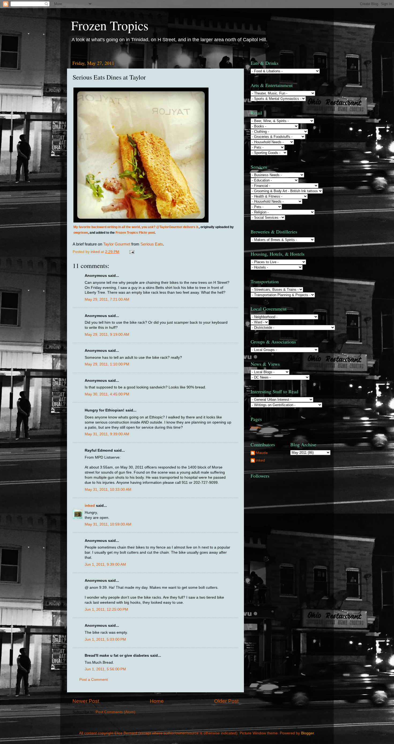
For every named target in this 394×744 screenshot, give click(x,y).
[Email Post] (131, 252)
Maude (262, 453)
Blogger (307, 733)
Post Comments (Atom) (115, 712)
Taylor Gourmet (116, 244)
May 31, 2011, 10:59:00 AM (108, 524)
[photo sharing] (141, 221)
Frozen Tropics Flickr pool (135, 233)
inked (90, 506)
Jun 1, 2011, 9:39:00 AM (105, 564)
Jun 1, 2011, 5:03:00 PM (105, 639)
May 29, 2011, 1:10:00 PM (107, 364)
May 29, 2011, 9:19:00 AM (107, 335)
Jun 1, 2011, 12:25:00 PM (106, 609)
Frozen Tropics (109, 25)
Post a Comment (93, 680)
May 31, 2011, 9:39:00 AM (107, 434)
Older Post (226, 701)
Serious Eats (151, 244)
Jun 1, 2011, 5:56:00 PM (105, 669)
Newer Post (85, 701)
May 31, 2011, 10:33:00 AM (108, 490)
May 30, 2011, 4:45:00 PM (107, 394)
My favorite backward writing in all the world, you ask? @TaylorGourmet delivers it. (136, 227)
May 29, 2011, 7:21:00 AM (107, 299)
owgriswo (80, 233)
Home (157, 701)
